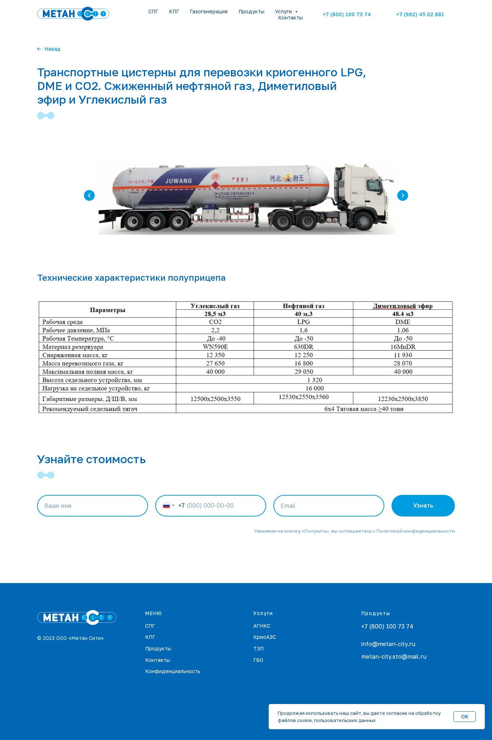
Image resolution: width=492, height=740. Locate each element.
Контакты (290, 17)
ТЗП (258, 648)
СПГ (153, 11)
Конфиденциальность (172, 671)
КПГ (174, 11)
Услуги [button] (284, 11)
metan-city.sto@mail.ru (393, 656)
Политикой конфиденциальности (415, 531)
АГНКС (261, 626)
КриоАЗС (264, 637)
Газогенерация (209, 11)
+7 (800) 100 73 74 (387, 626)
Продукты (251, 11)
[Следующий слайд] (402, 195)
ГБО (258, 660)
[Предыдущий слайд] (89, 195)
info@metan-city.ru (388, 644)
